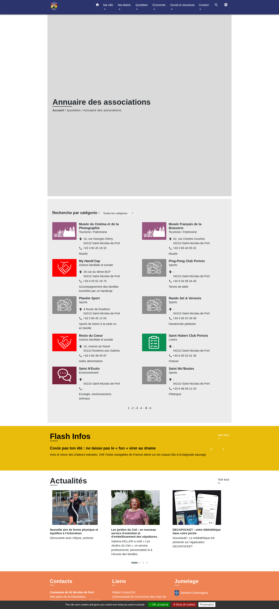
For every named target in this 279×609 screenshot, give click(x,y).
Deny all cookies (185, 604)
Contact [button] (204, 5)
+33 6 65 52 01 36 (184, 355)
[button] (97, 5)
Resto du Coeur (91, 335)
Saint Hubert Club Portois (188, 335)
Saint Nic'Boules (181, 368)
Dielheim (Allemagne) (194, 592)
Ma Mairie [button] (124, 5)
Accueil (58, 110)
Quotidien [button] (141, 5)
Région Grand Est (123, 592)
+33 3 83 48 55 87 (95, 355)
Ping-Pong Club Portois (187, 261)
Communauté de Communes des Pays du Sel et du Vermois (139, 599)
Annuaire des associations (102, 110)
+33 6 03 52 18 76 (95, 281)
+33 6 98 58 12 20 (184, 388)
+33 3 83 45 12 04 (95, 318)
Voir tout (223, 435)
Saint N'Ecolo (89, 368)
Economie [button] (159, 5)
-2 (132, 408)
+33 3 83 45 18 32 (95, 248)
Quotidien (74, 110)
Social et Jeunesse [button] (182, 5)
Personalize (207, 604)
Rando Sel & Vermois (185, 298)
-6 (150, 408)
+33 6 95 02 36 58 (184, 318)
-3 (136, 408)
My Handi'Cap (89, 261)
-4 (141, 408)
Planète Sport (89, 298)
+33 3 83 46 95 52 (184, 248)
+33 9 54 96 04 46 (184, 281)
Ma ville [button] (108, 5)
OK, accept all (160, 604)
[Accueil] (70, 7)
